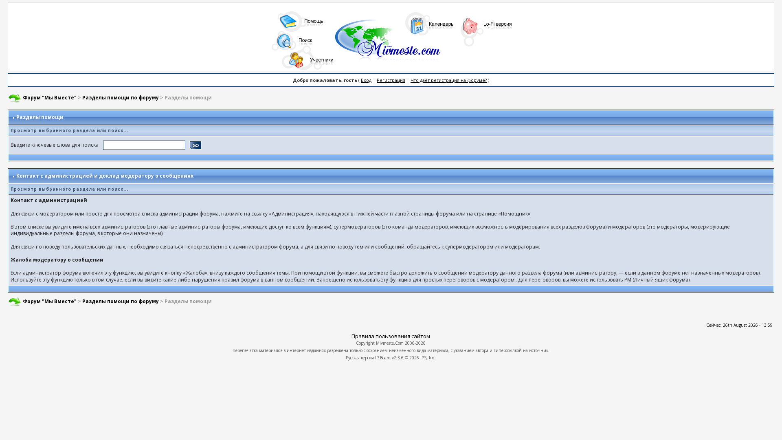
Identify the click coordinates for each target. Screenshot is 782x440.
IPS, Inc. (428, 358)
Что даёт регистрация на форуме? (449, 80)
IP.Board (383, 358)
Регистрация (391, 80)
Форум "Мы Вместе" (50, 97)
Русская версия (360, 358)
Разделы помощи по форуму (120, 97)
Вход (366, 80)
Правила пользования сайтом (390, 336)
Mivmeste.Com (390, 343)
